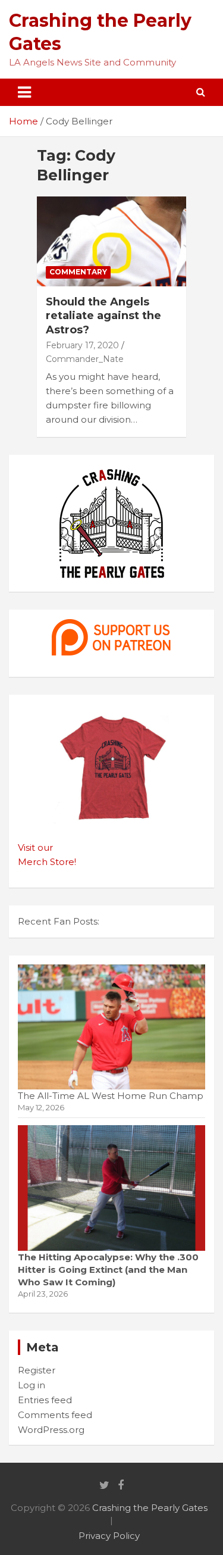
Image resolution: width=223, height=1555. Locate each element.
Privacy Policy (109, 1535)
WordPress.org (51, 1429)
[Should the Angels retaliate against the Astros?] (111, 241)
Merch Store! (47, 861)
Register (36, 1370)
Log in (31, 1385)
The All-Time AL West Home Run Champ (110, 1095)
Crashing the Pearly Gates (150, 1507)
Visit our (35, 847)
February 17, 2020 (82, 345)
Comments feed (55, 1414)
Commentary (78, 271)
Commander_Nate (85, 359)
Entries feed (45, 1400)
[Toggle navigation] (24, 92)
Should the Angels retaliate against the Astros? (103, 315)
